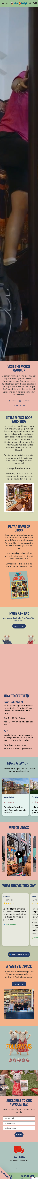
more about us (19, 984)
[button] (34, 1178)
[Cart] (34, 3)
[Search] (7, 3)
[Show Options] (33, 1123)
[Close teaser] (11, 1178)
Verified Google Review (11, 924)
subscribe (19, 1134)
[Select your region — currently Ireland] (30, 3)
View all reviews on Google (20, 954)
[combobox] (18, 1123)
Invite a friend (19, 626)
